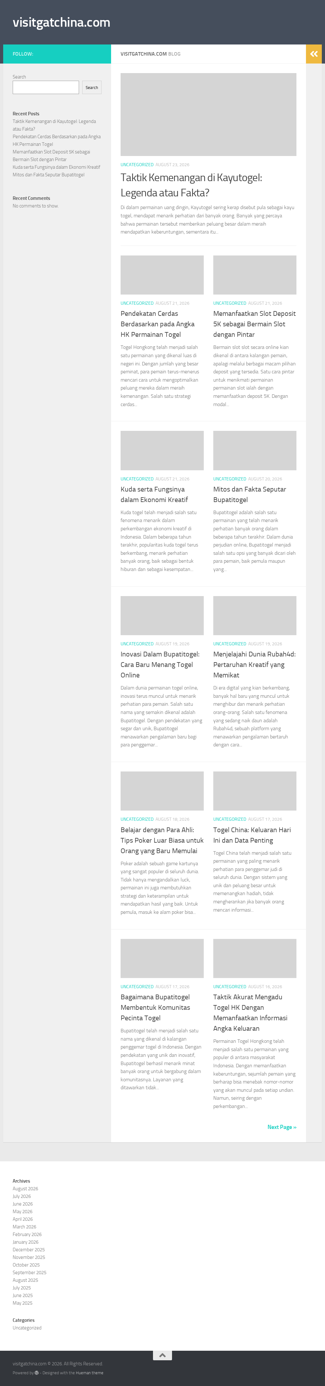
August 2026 (25, 1189)
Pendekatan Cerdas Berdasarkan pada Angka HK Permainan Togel (158, 324)
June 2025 (23, 1295)
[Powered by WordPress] (37, 1373)
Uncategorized (137, 164)
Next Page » (282, 1127)
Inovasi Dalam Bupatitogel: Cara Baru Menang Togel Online (160, 664)
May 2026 (22, 1211)
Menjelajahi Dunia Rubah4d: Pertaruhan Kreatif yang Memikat (254, 664)
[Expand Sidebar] (314, 54)
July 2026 (22, 1196)
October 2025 (26, 1265)
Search (19, 77)
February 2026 (27, 1234)
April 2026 (23, 1219)
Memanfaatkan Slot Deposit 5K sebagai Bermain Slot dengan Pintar (254, 324)
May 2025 (22, 1303)
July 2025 (22, 1288)
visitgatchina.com (61, 22)
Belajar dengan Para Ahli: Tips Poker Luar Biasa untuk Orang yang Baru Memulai (162, 840)
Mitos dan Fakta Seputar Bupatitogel (48, 175)
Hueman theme (89, 1372)
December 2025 (29, 1250)
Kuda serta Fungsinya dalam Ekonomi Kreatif (56, 167)
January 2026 (25, 1242)
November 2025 (29, 1257)
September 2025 (29, 1272)
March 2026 (24, 1227)
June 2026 (23, 1204)
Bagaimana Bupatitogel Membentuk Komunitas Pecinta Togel (155, 1007)
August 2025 (25, 1280)
